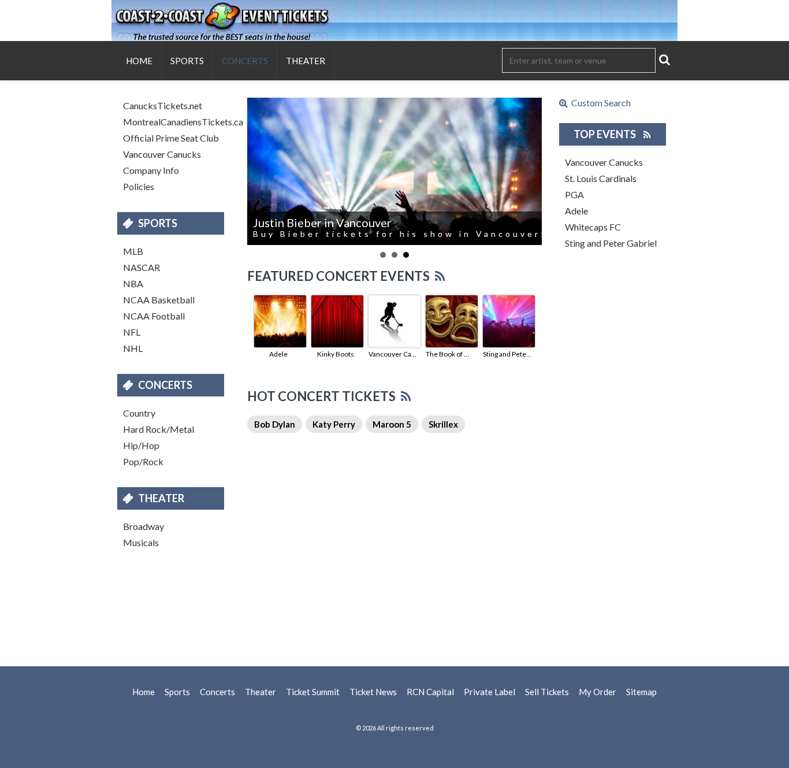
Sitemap (641, 692)
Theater (305, 60)
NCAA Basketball (159, 299)
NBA (133, 283)
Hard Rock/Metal (158, 429)
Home (139, 60)
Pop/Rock (143, 461)
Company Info (151, 170)
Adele (278, 354)
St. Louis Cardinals (601, 178)
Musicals (141, 542)
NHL (133, 348)
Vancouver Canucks (162, 154)
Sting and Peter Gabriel (507, 354)
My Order (597, 692)
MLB (133, 251)
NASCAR (141, 267)
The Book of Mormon (450, 354)
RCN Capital (430, 692)
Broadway (143, 526)
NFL (131, 332)
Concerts (245, 60)
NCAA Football (154, 315)
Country (139, 412)
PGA (574, 194)
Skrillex (443, 424)
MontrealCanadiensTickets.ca (176, 121)
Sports (187, 60)
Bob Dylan (274, 424)
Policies (138, 186)
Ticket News (373, 692)
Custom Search (599, 103)
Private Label (489, 692)
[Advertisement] (394, 606)
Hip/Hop (141, 445)
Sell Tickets (547, 692)
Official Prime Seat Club (171, 137)
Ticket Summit (313, 692)
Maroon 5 (392, 424)
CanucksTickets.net (162, 105)
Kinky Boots (335, 354)
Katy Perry (333, 424)
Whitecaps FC (593, 226)
